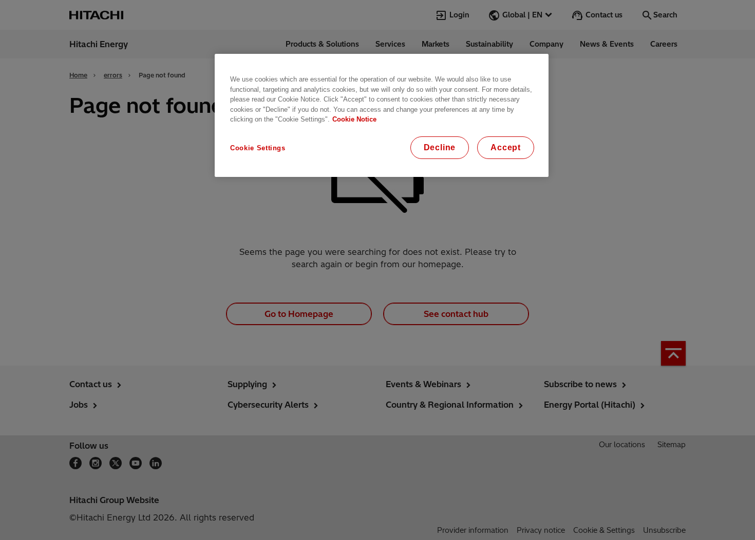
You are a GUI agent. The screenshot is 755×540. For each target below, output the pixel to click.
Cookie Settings (258, 148)
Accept (505, 147)
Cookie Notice (354, 119)
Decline (440, 147)
